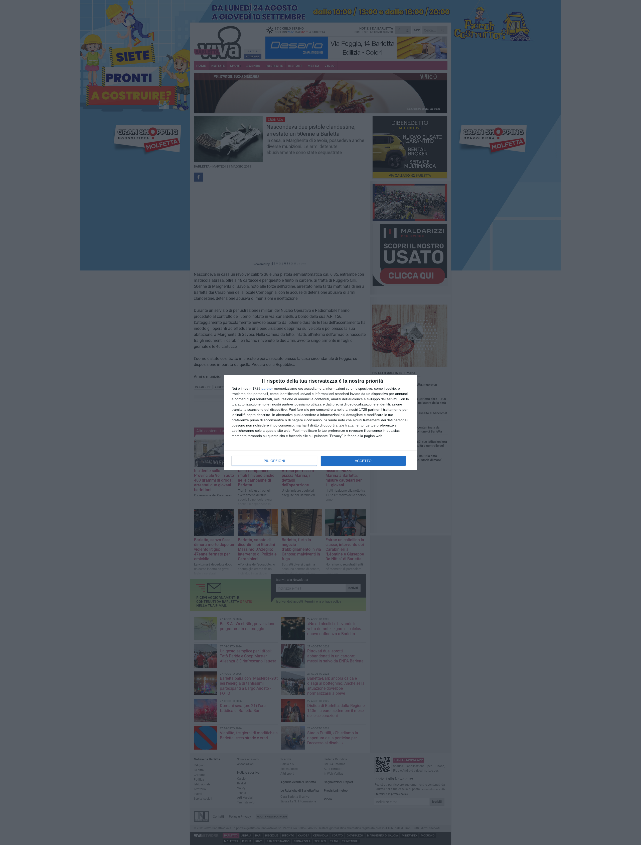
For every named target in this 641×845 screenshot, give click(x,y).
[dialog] (320, 422)
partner (267, 388)
